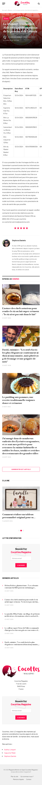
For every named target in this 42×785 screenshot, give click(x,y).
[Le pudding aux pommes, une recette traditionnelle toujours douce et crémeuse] (21, 383)
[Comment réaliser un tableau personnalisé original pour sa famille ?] (21, 499)
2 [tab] (21, 530)
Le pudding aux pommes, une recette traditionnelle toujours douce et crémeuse (18, 400)
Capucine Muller (10, 753)
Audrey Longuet (10, 750)
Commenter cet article (21, 469)
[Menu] (3, 3)
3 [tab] (23, 530)
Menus (10, 10)
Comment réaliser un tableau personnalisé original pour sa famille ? (17, 517)
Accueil (4, 10)
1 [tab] (19, 530)
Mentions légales (18, 779)
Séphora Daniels (16, 37)
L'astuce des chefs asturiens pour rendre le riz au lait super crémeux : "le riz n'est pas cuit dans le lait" (20, 311)
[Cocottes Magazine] (22, 3)
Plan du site (14, 776)
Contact (28, 779)
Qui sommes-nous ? (26, 776)
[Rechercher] (38, 3)
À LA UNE (6, 480)
